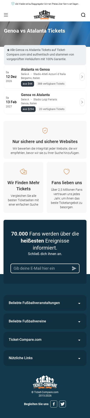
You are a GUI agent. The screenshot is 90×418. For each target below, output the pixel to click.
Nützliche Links (21, 358)
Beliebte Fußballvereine (27, 321)
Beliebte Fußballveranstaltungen (34, 303)
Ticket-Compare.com (25, 340)
